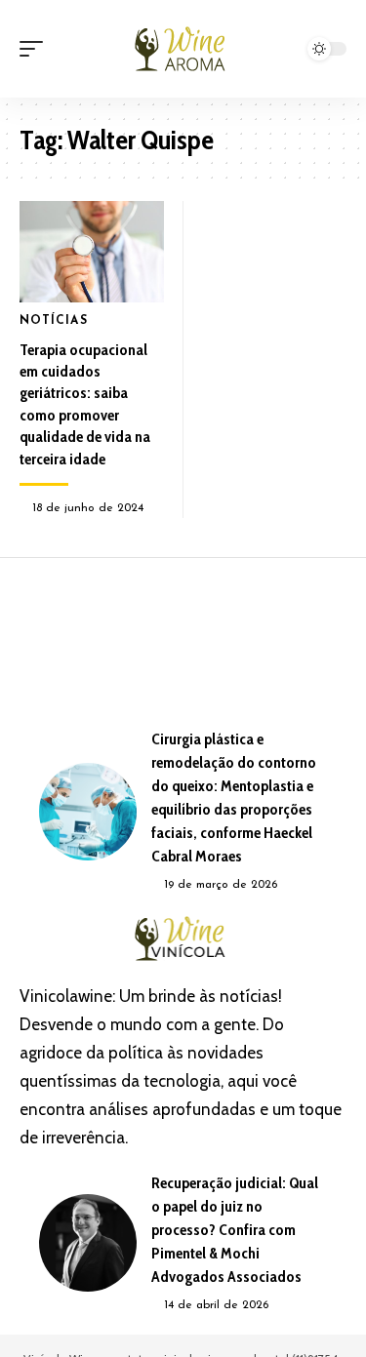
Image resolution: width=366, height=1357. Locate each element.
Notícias (54, 321)
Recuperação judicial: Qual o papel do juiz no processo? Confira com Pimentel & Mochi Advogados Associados (234, 1230)
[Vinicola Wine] (183, 48)
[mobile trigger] (36, 49)
